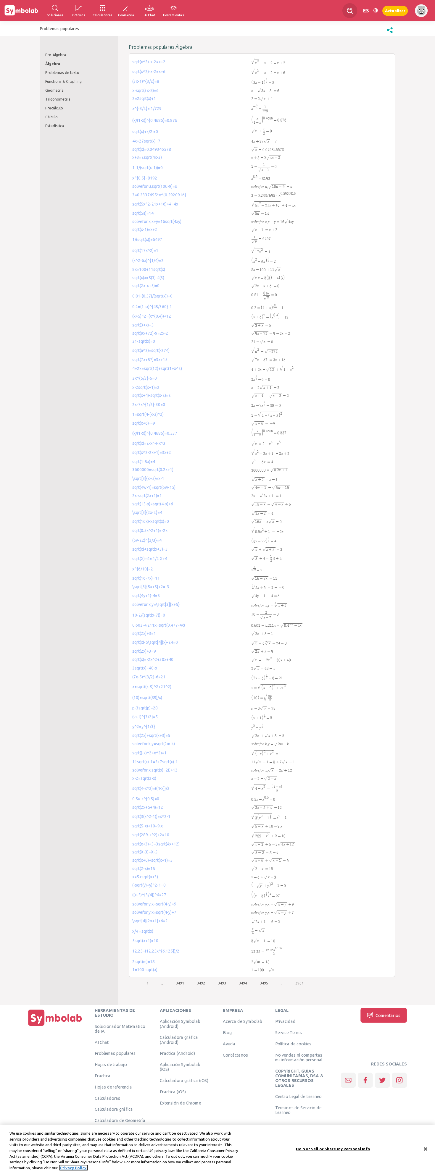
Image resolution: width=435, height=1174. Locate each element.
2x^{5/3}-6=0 (144, 378)
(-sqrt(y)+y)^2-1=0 (149, 885)
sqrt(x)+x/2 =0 (145, 131)
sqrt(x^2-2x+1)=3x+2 (151, 452)
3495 (264, 983)
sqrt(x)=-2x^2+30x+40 (152, 659)
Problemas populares (115, 1053)
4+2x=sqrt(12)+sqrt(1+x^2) (157, 368)
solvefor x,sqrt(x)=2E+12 (155, 770)
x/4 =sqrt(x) (142, 931)
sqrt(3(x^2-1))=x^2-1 (151, 816)
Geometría (54, 90)
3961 (299, 983)
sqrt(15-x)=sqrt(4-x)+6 (152, 504)
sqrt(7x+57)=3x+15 (149, 359)
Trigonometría (57, 99)
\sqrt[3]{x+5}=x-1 (148, 478)
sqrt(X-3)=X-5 (144, 852)
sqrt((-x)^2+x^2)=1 (149, 753)
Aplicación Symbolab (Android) (180, 1024)
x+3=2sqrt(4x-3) (147, 157)
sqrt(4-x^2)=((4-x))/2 (151, 788)
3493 (222, 983)
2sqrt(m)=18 (143, 961)
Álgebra (52, 64)
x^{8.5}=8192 (144, 178)
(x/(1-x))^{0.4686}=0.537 (154, 433)
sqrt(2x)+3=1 (144, 633)
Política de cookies (293, 1044)
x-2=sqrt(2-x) (144, 778)
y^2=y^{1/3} (143, 726)
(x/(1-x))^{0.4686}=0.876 (154, 120)
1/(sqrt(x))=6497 (147, 239)
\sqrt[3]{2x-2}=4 (147, 512)
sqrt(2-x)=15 (143, 868)
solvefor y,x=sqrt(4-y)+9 (154, 904)
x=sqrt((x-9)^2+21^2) (151, 686)
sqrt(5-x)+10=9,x (147, 826)
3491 (180, 983)
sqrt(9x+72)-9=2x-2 (150, 333)
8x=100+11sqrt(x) (148, 269)
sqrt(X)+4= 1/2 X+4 (149, 558)
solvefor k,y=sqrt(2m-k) (153, 743)
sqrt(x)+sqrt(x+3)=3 (150, 549)
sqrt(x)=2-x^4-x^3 (148, 443)
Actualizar (395, 10)
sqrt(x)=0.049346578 (151, 149)
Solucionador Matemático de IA (120, 1028)
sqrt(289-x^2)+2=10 (150, 834)
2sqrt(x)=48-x (144, 668)
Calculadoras (107, 1098)
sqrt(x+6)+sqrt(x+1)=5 (152, 860)
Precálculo (54, 108)
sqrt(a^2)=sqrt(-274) (151, 350)
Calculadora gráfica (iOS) (184, 1080)
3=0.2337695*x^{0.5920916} (159, 195)
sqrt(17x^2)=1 (145, 250)
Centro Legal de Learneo (298, 1096)
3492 (201, 983)
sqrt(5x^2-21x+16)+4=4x (155, 204)
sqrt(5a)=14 (143, 213)
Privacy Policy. (73, 1168)
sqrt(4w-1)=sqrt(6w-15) (153, 487)
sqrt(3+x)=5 (143, 325)
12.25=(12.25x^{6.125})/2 (155, 951)
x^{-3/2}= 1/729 (147, 108)
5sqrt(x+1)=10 (145, 940)
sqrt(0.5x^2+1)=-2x (149, 530)
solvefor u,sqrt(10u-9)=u (154, 186)
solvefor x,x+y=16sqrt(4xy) (156, 221)
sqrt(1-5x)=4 (143, 461)
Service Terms (288, 1032)
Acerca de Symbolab (242, 1021)
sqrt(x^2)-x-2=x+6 (148, 71)
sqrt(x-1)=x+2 (144, 229)
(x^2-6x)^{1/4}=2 (148, 260)
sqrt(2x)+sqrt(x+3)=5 (151, 735)
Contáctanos (235, 1054)
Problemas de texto (62, 72)
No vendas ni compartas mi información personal (299, 1057)
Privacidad (285, 1021)
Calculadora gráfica (114, 1109)
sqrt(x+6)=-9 (143, 423)
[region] (217, 1149)
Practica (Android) (177, 1053)
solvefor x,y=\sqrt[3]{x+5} (156, 604)
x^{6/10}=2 (142, 569)
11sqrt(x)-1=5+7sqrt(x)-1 (155, 761)
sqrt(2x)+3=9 (144, 651)
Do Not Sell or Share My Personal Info (333, 1148)
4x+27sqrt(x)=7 (146, 141)
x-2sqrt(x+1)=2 (146, 387)
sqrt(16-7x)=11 (146, 578)
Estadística (54, 126)
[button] (389, 33)
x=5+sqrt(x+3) (145, 876)
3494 (243, 983)
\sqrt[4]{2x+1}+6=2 (150, 920)
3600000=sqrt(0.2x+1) (152, 469)
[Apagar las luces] (375, 10)
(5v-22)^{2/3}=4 (147, 540)
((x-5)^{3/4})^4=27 (149, 894)
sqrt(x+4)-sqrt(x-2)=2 (151, 395)
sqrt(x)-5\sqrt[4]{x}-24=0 (155, 642)
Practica (102, 1075)
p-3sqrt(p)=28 (145, 708)
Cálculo (51, 117)
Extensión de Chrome (180, 1102)
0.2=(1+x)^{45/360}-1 (152, 306)
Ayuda (229, 1044)
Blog (227, 1032)
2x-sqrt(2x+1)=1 (147, 495)
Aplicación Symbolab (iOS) (180, 1067)
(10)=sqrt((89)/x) (147, 697)
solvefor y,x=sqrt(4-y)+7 (154, 912)
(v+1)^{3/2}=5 (145, 716)
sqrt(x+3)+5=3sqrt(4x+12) (156, 844)
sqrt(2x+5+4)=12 (147, 807)
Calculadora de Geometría (120, 1120)
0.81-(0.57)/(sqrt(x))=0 (152, 296)
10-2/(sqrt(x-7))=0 (148, 615)
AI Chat (102, 1042)
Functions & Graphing (63, 81)
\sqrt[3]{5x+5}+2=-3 (150, 586)
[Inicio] (55, 1025)
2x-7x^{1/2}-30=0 (148, 404)
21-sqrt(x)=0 (143, 341)
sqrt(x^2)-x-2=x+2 (148, 61)
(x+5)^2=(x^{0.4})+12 (151, 316)
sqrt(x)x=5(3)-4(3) (148, 277)
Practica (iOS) (173, 1091)
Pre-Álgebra (55, 55)
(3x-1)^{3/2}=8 (145, 81)
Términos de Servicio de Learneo (298, 1110)
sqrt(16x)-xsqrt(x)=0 (150, 521)
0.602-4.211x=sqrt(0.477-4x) (158, 625)
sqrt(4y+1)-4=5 (146, 595)
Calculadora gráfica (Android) (179, 1039)
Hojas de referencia (113, 1086)
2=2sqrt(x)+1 (144, 98)
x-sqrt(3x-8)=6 (145, 90)
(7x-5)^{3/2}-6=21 (148, 677)
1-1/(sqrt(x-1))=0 (147, 167)
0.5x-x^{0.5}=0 (145, 798)
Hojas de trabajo (111, 1064)
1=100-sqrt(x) (144, 969)
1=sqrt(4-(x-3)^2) (148, 414)
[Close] (425, 1148)
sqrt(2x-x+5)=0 (146, 285)
